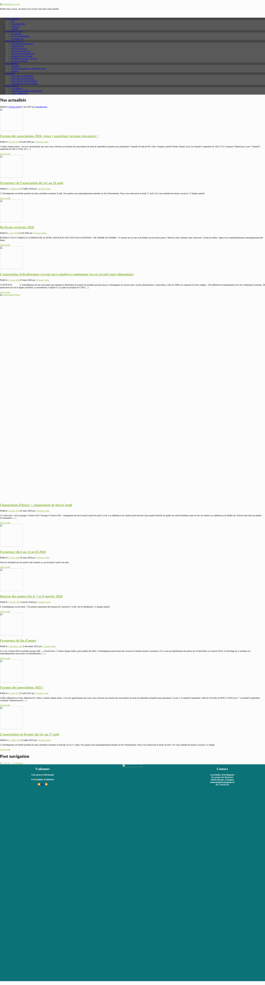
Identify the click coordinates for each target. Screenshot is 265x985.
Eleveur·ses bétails (19, 61)
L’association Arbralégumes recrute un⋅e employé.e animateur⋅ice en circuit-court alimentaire (67, 274)
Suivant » (19, 763)
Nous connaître (12, 19)
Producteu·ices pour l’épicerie (24, 58)
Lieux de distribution (20, 36)
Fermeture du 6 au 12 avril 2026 (23, 552)
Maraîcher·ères (17, 46)
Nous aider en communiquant (24, 81)
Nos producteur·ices (14, 41)
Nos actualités (12, 63)
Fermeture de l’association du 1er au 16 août (31, 183)
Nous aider (10, 73)
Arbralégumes (41, 107)
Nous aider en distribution (22, 76)
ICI (42, 784)
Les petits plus (17, 39)
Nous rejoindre (12, 86)
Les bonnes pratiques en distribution (26, 91)
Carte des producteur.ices (22, 43)
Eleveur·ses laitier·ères (21, 51)
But (12, 21)
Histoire (14, 29)
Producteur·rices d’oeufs (21, 56)
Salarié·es (15, 26)
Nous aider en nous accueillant (24, 83)
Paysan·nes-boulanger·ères (22, 53)
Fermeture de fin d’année (18, 640)
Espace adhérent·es (19, 93)
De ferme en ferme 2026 (17, 227)
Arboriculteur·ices (19, 48)
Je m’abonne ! (17, 88)
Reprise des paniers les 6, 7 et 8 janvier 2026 (31, 596)
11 (14, 763)
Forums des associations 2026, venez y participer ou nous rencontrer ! (49, 136)
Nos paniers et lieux (14, 31)
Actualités (15, 66)
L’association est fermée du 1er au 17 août (29, 734)
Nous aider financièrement (22, 78)
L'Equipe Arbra (41, 142)
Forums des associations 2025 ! (21, 687)
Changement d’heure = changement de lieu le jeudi (36, 505)
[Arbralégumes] (10, 4)
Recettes (14, 71)
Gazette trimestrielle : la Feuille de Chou (28, 68)
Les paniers (16, 34)
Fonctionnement (18, 24)
